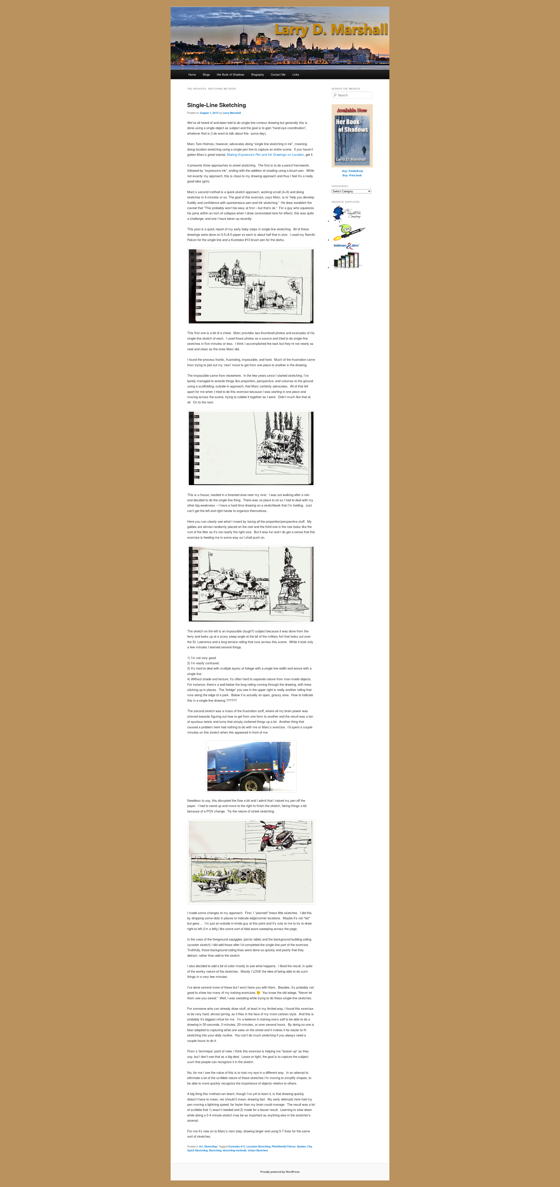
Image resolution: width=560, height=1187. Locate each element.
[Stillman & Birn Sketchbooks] (347, 268)
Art (201, 1146)
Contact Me (278, 74)
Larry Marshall (232, 113)
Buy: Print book (352, 175)
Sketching (210, 1146)
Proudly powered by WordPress (280, 1172)
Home (192, 74)
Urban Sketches (258, 1150)
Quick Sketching (197, 1150)
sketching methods (235, 1150)
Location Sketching (258, 1146)
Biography (257, 74)
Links (295, 74)
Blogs (206, 74)
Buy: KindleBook (352, 171)
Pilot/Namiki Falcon (284, 1146)
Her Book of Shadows (230, 74)
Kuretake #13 (236, 1146)
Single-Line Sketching (216, 105)
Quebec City (304, 1146)
